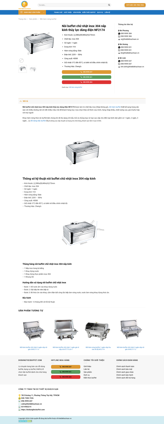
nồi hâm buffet (115, 107)
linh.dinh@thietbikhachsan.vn (132, 67)
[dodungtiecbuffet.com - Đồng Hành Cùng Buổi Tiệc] (26, 5)
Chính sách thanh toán (125, 366)
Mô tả (25, 101)
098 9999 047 (126, 61)
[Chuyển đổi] (20, 101)
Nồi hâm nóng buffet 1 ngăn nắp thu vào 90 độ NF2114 (98, 348)
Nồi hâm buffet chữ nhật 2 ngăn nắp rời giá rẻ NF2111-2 (130, 348)
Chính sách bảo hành (124, 375)
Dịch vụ (87, 375)
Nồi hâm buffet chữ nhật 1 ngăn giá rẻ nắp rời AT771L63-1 (66, 348)
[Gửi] (109, 5)
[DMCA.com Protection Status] (25, 421)
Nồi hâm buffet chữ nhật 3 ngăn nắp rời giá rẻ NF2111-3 (33, 348)
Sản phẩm (77, 12)
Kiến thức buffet (89, 12)
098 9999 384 (126, 33)
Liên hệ (107, 12)
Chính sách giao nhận (125, 372)
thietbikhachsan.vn (65, 418)
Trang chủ (58, 12)
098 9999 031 (126, 47)
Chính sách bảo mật (124, 369)
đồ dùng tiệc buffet (38, 121)
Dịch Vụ (100, 12)
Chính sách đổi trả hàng (125, 378)
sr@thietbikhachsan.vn (129, 39)
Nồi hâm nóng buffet (48, 19)
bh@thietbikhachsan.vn (129, 53)
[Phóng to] (21, 60)
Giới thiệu (68, 12)
